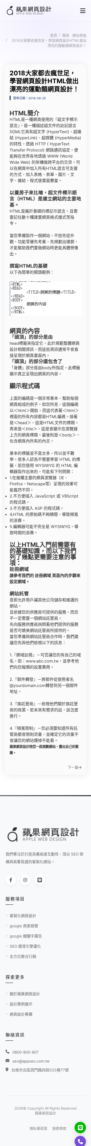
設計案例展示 (21, 1004)
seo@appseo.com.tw (31, 1061)
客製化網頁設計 (23, 915)
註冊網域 (43, 575)
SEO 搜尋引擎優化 (25, 946)
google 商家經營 (24, 925)
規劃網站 (49, 746)
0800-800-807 (25, 1052)
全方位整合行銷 (23, 956)
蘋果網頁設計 (45, 1113)
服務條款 (59, 1128)
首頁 (53, 35)
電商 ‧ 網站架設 (74, 35)
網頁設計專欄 (21, 1014)
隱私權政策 (38, 1128)
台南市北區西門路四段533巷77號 (40, 1070)
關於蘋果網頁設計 (25, 993)
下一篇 (73, 767)
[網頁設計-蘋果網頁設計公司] (33, 11)
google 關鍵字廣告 (26, 936)
